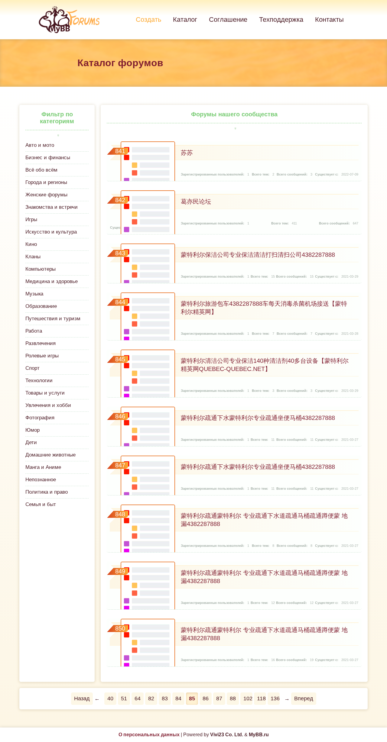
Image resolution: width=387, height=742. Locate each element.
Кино (31, 244)
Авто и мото (39, 145)
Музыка (34, 294)
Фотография (39, 418)
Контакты (329, 19)
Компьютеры (40, 269)
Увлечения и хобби (48, 405)
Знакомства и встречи (51, 207)
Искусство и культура (51, 232)
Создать (148, 19)
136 (275, 698)
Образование (41, 306)
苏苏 (187, 152)
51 (124, 698)
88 (233, 698)
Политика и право (46, 492)
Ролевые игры (42, 356)
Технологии (39, 380)
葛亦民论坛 (196, 201)
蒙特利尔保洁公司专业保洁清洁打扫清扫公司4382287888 (258, 254)
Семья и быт (40, 504)
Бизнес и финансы (47, 157)
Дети (31, 442)
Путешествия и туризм (52, 318)
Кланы (33, 257)
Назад (82, 698)
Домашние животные (50, 455)
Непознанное (40, 479)
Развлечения (40, 343)
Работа (33, 331)
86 (206, 698)
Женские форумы (46, 195)
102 (247, 698)
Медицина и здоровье (51, 281)
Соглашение (228, 19)
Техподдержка (281, 19)
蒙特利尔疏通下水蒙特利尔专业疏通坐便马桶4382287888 (258, 418)
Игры (31, 219)
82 (151, 698)
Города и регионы (46, 182)
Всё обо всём (41, 170)
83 (165, 698)
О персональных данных (149, 734)
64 (138, 698)
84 (178, 698)
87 (219, 698)
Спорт (32, 368)
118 (261, 698)
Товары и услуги (45, 393)
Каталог (185, 19)
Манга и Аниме (43, 467)
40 (110, 698)
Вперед (303, 698)
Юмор (32, 430)
